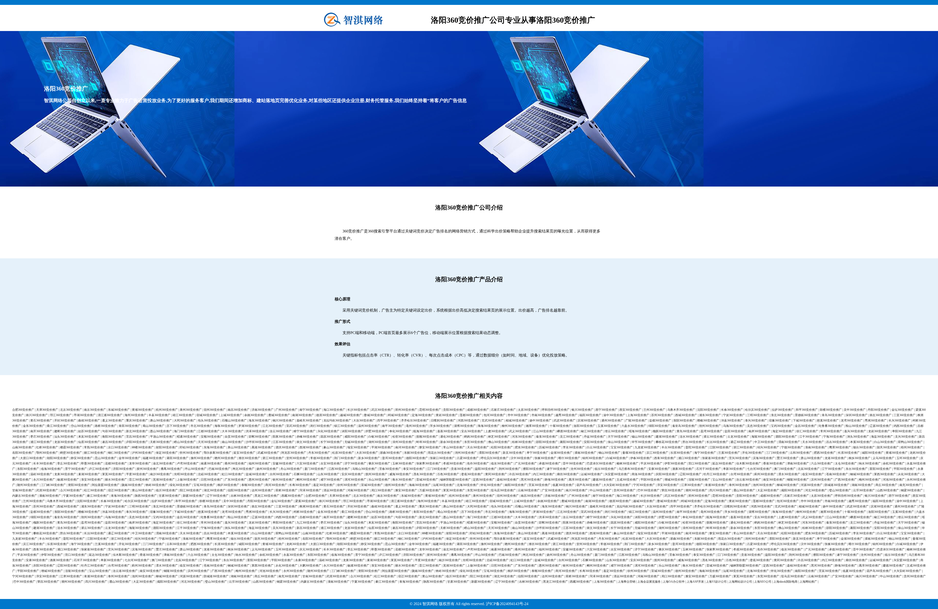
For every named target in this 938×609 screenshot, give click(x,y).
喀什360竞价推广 (569, 458)
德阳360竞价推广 (417, 458)
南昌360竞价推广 (239, 409)
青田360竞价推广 (130, 426)
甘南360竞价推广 (23, 490)
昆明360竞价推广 (430, 409)
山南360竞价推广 (23, 447)
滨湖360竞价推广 (588, 420)
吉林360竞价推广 (242, 495)
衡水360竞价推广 (403, 479)
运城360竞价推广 (592, 474)
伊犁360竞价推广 (675, 463)
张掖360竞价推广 (545, 458)
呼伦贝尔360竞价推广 (495, 458)
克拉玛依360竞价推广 (337, 420)
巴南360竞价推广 (220, 469)
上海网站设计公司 (740, 581)
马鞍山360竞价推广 (364, 469)
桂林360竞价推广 (523, 442)
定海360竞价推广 (423, 415)
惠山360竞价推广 (161, 431)
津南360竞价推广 (798, 463)
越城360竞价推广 (351, 415)
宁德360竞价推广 (792, 447)
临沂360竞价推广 (167, 490)
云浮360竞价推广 (864, 490)
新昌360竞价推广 (308, 528)
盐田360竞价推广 (735, 431)
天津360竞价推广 (47, 409)
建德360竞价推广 (604, 479)
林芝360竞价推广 (499, 436)
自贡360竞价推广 (236, 436)
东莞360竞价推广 (478, 490)
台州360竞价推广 (281, 474)
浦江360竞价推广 (41, 442)
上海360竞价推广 (638, 415)
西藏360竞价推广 (292, 495)
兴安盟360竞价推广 (617, 474)
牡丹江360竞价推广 (716, 474)
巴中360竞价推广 (649, 490)
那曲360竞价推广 (391, 452)
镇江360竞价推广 (345, 426)
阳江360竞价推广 (191, 490)
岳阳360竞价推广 (23, 452)
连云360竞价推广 (281, 431)
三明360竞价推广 (758, 415)
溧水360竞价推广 (789, 474)
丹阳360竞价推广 (879, 409)
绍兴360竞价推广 (768, 447)
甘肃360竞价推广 (170, 495)
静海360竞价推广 (556, 479)
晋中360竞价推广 (574, 463)
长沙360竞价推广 (358, 409)
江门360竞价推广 (438, 469)
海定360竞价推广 (783, 431)
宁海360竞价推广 (834, 436)
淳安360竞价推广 (668, 485)
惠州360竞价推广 (260, 479)
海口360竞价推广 (334, 409)
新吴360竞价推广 (514, 452)
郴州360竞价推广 (308, 479)
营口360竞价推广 (699, 463)
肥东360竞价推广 (526, 447)
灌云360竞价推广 (714, 436)
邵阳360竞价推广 (547, 442)
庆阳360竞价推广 (667, 474)
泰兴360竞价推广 (756, 420)
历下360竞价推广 (178, 426)
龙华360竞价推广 (140, 463)
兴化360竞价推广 (329, 431)
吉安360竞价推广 (331, 463)
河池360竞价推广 (894, 479)
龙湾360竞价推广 (852, 420)
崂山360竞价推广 (185, 442)
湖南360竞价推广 (863, 485)
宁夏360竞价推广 (74, 495)
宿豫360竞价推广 (780, 420)
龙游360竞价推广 (65, 442)
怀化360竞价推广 (492, 485)
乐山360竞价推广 (379, 479)
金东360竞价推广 (34, 426)
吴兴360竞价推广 (906, 436)
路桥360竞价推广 (106, 426)
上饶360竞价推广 (188, 479)
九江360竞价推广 (308, 522)
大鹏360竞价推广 (310, 565)
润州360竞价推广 (466, 452)
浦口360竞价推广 (689, 458)
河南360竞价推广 (358, 490)
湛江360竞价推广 (273, 458)
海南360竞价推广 (420, 485)
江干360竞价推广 (810, 436)
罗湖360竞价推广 (249, 426)
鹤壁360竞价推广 (71, 452)
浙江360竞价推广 (744, 447)
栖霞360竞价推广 (71, 447)
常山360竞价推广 (454, 447)
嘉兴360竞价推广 (855, 431)
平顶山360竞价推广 (162, 436)
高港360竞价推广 (263, 447)
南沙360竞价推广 (161, 474)
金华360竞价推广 (130, 458)
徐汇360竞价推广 (807, 431)
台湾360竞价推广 (741, 474)
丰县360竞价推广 (160, 415)
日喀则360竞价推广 (443, 420)
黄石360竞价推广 (41, 420)
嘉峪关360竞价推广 (309, 420)
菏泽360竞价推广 (310, 490)
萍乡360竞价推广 (441, 426)
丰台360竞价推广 (672, 447)
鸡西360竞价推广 (905, 426)
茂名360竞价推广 (424, 474)
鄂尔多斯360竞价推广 (218, 452)
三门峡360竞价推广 (53, 485)
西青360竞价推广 (665, 458)
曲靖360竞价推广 (89, 420)
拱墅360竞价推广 (376, 431)
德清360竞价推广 (327, 415)
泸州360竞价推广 (143, 452)
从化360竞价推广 (909, 474)
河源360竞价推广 (812, 485)
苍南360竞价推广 (837, 474)
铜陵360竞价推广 (798, 479)
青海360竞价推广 (122, 495)
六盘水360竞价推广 (633, 426)
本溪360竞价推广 (861, 442)
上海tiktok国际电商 (785, 581)
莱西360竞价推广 (885, 474)
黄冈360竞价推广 (496, 474)
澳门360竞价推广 (785, 469)
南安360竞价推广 (774, 479)
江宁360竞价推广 (833, 469)
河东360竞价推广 (523, 436)
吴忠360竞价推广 (758, 426)
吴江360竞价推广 (571, 436)
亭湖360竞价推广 (85, 415)
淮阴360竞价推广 (684, 420)
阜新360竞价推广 (734, 469)
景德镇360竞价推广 (807, 415)
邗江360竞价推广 (61, 415)
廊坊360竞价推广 (568, 474)
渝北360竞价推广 (164, 463)
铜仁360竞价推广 (119, 452)
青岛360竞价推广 (833, 415)
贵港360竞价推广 (462, 469)
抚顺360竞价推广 (427, 436)
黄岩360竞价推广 (447, 415)
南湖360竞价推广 (303, 415)
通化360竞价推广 (451, 436)
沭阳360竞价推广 (352, 431)
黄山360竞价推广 (143, 490)
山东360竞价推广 (329, 474)
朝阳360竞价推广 (58, 458)
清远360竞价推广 (334, 490)
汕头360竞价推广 (65, 436)
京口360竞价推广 (119, 447)
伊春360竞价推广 (641, 458)
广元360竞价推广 (526, 463)
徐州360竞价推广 (348, 485)
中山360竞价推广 (601, 490)
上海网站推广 (808, 581)
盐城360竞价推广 (257, 474)
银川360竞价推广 (583, 409)
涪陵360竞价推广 (699, 479)
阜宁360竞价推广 (538, 452)
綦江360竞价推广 (98, 495)
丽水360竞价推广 (116, 479)
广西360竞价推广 (846, 479)
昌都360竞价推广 (310, 517)
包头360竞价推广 (209, 420)
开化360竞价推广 (753, 452)
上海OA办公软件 (674, 581)
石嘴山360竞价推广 (234, 420)
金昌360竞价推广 (806, 426)
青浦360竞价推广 (716, 485)
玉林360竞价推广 (403, 463)
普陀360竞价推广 (696, 447)
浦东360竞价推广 (710, 415)
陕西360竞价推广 (146, 495)
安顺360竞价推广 (212, 436)
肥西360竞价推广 (825, 452)
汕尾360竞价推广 (444, 485)
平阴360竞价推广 (651, 479)
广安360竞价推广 (553, 490)
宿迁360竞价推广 (119, 490)
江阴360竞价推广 (720, 447)
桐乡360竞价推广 (860, 458)
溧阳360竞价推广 (490, 452)
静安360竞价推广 (82, 458)
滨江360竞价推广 (657, 452)
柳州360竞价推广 (513, 426)
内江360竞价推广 (544, 474)
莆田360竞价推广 (178, 458)
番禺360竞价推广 (172, 469)
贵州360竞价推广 (625, 490)
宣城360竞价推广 (372, 485)
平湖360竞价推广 (382, 447)
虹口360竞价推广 (233, 474)
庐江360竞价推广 (100, 469)
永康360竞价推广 (306, 560)
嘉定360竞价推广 (324, 485)
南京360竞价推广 (95, 409)
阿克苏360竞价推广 (293, 452)
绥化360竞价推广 (181, 485)
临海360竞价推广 (52, 469)
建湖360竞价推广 (667, 436)
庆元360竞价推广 (310, 549)
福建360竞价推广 (154, 458)
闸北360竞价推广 (244, 469)
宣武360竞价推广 (297, 426)
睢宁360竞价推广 (305, 431)
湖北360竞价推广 (215, 490)
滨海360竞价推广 (764, 458)
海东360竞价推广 (260, 420)
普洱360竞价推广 (393, 458)
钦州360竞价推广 (284, 479)
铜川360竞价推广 (284, 420)
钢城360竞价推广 (861, 474)
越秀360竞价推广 (566, 415)
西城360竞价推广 (686, 415)
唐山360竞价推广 (161, 420)
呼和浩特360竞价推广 (556, 409)
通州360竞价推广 (612, 420)
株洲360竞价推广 (310, 506)
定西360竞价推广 (484, 479)
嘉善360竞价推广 (448, 431)
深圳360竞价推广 (857, 415)
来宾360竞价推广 (89, 436)
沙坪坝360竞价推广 (258, 442)
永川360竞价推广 (44, 479)
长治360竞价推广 (717, 442)
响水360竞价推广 (870, 463)
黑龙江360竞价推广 (267, 495)
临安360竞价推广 (813, 474)
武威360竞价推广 (268, 452)
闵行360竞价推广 (321, 426)
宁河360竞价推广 (644, 485)
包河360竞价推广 (495, 415)
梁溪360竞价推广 (306, 501)
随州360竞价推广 (28, 485)
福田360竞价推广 (590, 415)
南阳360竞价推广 (516, 485)
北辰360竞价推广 (809, 469)
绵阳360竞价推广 (659, 426)
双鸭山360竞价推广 (910, 442)
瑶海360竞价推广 (640, 431)
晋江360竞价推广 (140, 479)
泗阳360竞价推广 (786, 436)
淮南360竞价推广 (816, 447)
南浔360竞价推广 (406, 447)
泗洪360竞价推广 (287, 447)
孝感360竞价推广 (454, 463)
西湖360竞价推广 (310, 447)
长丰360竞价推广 (44, 463)
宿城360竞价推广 (207, 415)
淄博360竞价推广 (465, 426)
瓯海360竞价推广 (424, 431)
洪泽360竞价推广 (257, 431)
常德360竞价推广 (321, 458)
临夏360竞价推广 (564, 485)
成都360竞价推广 (478, 409)
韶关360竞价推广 (888, 447)
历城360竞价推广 (550, 447)
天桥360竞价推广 (161, 442)
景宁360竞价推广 (76, 469)
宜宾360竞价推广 (540, 485)
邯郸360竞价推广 (260, 436)
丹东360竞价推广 (319, 452)
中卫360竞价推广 (765, 442)
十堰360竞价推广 (561, 426)
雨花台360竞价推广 (440, 452)
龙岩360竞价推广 (879, 431)
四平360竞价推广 (388, 420)
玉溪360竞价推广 (608, 426)
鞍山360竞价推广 (857, 426)
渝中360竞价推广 (614, 415)
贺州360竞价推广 (297, 458)
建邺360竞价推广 (65, 431)
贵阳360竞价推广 (454, 409)
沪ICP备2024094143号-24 (507, 604)
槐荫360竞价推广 (664, 431)
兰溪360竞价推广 (729, 452)
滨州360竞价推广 (822, 479)
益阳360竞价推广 (486, 469)
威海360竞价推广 (400, 474)
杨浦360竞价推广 (68, 479)
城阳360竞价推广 (873, 452)
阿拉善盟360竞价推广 (106, 485)
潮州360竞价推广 (696, 490)
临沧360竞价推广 (502, 463)
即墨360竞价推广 (92, 463)
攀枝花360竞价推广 (668, 442)
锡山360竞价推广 (643, 436)
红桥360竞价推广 (47, 447)
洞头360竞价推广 (858, 436)
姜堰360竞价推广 (633, 452)
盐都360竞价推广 (660, 420)
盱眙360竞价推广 (191, 447)
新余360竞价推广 (451, 442)
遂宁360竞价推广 (558, 469)
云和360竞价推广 (801, 452)
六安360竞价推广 (308, 463)
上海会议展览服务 (649, 581)
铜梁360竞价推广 (912, 490)
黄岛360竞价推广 (688, 431)
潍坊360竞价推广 (249, 458)
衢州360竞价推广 (236, 463)
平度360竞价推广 (137, 474)
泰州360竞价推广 (740, 485)
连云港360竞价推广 (748, 479)
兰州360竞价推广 (654, 409)
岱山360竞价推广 (82, 426)
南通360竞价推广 (212, 463)
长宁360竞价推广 (331, 442)
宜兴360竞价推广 (740, 458)
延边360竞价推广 (723, 463)
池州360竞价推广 (764, 485)
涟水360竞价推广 (691, 436)
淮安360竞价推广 (92, 479)
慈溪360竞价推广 (828, 420)
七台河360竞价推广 (759, 469)
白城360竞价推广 (617, 458)
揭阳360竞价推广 (792, 490)
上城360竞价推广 (231, 415)
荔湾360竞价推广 (712, 431)
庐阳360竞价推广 (137, 442)
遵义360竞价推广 (113, 420)
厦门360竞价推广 (315, 469)
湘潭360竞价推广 (537, 426)
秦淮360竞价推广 (547, 436)
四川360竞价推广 (720, 490)
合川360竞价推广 (71, 490)
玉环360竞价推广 (907, 458)
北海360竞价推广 (468, 485)
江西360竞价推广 (339, 469)
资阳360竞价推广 (79, 485)
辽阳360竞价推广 (691, 474)
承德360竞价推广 (550, 463)
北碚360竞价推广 (209, 474)
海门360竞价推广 (185, 431)
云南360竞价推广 (529, 490)
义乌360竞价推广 (884, 458)
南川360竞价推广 (577, 490)
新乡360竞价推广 (369, 458)
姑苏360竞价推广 (89, 431)
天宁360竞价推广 (619, 436)
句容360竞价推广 (113, 431)
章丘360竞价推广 (68, 463)
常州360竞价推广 (831, 431)
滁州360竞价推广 (202, 458)
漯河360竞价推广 (355, 479)
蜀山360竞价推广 (154, 426)
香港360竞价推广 (774, 463)
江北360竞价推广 (273, 426)
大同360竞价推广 (185, 420)
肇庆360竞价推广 (379, 463)
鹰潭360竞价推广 (840, 447)
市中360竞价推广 (519, 415)
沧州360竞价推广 (582, 469)
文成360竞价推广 (628, 479)
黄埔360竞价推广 (143, 409)
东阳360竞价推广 (28, 469)
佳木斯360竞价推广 (748, 463)
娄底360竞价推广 (472, 474)
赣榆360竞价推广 (708, 420)
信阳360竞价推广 (239, 490)
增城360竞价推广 (675, 479)
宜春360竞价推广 (390, 469)
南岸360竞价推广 (759, 431)
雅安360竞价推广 (406, 490)
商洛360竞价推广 (643, 474)
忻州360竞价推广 (191, 452)
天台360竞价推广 (478, 447)
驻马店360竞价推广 (503, 490)
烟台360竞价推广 (864, 447)
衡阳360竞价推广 (113, 436)
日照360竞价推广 (212, 479)
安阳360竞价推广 (595, 442)
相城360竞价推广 (517, 420)
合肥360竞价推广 (23, 409)
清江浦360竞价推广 (110, 415)
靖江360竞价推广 (183, 415)
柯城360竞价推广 (399, 415)
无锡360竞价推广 (355, 442)
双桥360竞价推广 (287, 490)
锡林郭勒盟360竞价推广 (455, 479)
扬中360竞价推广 (541, 420)
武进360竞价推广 (565, 420)
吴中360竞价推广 (855, 409)
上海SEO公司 (762, 581)
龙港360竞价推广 (836, 458)
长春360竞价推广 (732, 409)
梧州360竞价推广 (912, 447)
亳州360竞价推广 (417, 426)
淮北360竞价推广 (782, 415)
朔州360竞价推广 (710, 426)
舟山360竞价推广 (291, 469)
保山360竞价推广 (619, 442)
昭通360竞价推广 (188, 436)
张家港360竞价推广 (714, 458)
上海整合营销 (626, 581)
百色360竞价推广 (448, 474)
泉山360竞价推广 (239, 447)
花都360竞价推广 (116, 463)
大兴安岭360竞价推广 (617, 485)
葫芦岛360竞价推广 (588, 485)
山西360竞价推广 (888, 490)
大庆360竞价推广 (367, 452)
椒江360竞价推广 (592, 431)
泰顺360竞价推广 (252, 485)
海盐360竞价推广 (882, 436)
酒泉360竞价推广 (683, 469)
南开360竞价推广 (41, 431)
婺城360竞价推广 (375, 415)
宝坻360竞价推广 (204, 485)
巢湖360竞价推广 (89, 474)
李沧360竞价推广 (574, 447)
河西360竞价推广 (469, 420)
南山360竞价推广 (233, 442)
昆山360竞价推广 (106, 458)
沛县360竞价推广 (732, 420)
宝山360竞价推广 (723, 479)
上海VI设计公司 (716, 581)
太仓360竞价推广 (846, 463)
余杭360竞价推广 (894, 463)
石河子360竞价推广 (708, 469)
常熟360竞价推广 (95, 447)
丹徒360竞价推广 (595, 436)
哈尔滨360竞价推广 (757, 409)
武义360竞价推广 (520, 431)
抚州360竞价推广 (376, 474)
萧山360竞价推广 (812, 458)
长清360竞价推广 (849, 452)
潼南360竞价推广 (50, 495)
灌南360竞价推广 (586, 452)
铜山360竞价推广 (609, 452)
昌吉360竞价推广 (837, 442)
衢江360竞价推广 (58, 426)
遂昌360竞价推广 (113, 442)
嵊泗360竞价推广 (568, 431)
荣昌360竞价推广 (672, 490)
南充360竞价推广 (910, 485)
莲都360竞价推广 (471, 415)
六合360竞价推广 (822, 463)
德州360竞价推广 (396, 485)
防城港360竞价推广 (837, 485)
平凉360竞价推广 (651, 463)
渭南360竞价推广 (789, 442)
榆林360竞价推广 (628, 463)
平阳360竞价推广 (905, 469)
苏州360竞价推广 (662, 415)
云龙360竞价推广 (738, 436)
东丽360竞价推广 (415, 452)
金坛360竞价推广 (903, 409)
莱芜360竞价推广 (113, 474)
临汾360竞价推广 (606, 469)
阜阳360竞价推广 (903, 431)
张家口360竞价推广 (442, 458)
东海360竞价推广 (215, 447)
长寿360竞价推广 (300, 485)
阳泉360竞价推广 (284, 436)
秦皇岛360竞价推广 (684, 426)
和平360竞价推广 (807, 409)
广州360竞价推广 (287, 409)
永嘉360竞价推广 (294, 554)
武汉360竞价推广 (382, 409)
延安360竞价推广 (245, 452)
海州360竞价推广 (136, 415)
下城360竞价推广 (804, 420)
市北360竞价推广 (202, 426)
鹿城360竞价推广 (279, 415)
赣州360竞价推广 (225, 458)
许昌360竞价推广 (520, 474)
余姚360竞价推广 (255, 415)
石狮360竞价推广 (305, 474)
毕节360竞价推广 (643, 442)
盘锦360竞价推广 (508, 479)
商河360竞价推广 (276, 485)
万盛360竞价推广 (430, 490)
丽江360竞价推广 (95, 452)
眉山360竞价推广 (744, 490)
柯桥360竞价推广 (305, 512)
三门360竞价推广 (777, 452)
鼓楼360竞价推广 (831, 409)
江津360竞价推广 (692, 485)
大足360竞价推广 (768, 490)
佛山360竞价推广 (499, 442)
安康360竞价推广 (659, 469)
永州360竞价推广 (294, 571)
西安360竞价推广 (630, 409)
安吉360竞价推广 (472, 431)
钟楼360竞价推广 (143, 447)
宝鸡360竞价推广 (782, 426)
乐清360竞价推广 (681, 452)
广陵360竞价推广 (636, 420)
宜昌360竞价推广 (137, 436)
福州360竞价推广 (260, 463)
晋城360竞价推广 (427, 479)
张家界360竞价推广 (428, 463)
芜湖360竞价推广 (164, 479)
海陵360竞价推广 (762, 436)
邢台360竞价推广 (693, 442)
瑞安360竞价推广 (358, 447)
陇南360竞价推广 (133, 485)
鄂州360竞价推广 (47, 452)
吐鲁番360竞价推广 (831, 426)
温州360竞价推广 (369, 426)
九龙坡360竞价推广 (647, 447)
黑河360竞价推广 (532, 479)
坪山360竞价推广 (196, 469)
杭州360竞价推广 (167, 409)
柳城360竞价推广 (788, 485)
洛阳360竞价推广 (585, 426)
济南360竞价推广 (263, 409)
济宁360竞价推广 (355, 463)
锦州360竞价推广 (593, 458)
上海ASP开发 (695, 581)
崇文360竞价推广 (308, 442)
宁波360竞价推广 (734, 415)
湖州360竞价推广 (379, 442)
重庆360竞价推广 (137, 420)
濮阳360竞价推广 (534, 469)
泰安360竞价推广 (414, 469)
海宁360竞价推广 (705, 452)
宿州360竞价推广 (215, 409)
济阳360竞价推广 (124, 469)
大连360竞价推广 (364, 420)
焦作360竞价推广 (478, 463)
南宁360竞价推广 (310, 409)
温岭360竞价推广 (41, 474)
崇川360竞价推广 (37, 415)
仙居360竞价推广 (89, 442)
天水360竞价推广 (813, 442)
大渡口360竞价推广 (32, 458)
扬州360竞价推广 (267, 469)
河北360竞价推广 (816, 490)
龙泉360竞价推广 (65, 474)
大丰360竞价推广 (233, 431)
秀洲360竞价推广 (876, 420)
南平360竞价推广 (393, 426)
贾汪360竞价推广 (788, 458)
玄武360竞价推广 (493, 420)
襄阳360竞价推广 (571, 442)
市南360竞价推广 (543, 415)
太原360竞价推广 (529, 409)
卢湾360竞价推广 (188, 463)
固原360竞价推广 (331, 436)
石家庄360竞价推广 (503, 409)
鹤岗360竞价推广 (475, 436)
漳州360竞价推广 (403, 442)
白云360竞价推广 (598, 447)
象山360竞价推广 (334, 447)
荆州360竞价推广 (510, 469)
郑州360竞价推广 (406, 409)
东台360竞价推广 (857, 469)
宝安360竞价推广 (622, 447)
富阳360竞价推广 (881, 469)
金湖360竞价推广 (562, 452)
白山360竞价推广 (885, 442)
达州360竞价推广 (263, 490)
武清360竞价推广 (47, 490)
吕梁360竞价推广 (468, 458)
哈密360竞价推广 (403, 436)
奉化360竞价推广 (400, 431)
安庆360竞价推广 (352, 474)
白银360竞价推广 (379, 436)
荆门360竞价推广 (345, 458)
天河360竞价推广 (209, 442)
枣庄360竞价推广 (41, 436)
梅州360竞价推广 (870, 479)
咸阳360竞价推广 (355, 436)
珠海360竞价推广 (489, 426)
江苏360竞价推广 (284, 442)
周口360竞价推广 (382, 490)
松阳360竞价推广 (502, 447)
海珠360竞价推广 (225, 426)
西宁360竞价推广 (607, 409)
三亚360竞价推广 (905, 415)
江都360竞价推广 (209, 431)
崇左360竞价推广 (881, 415)
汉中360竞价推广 (522, 458)
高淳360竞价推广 (580, 479)
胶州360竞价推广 (148, 469)
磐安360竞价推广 (430, 447)
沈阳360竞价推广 (708, 409)
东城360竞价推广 (119, 409)
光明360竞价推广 (185, 474)
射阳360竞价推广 (167, 447)
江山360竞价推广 (544, 431)
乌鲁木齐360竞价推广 (681, 409)
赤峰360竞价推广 (308, 436)
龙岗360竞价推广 (297, 544)
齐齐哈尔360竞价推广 (415, 420)
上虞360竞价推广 (496, 431)
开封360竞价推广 (65, 420)
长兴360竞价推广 (900, 420)
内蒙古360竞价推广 (24, 495)
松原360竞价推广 (343, 452)
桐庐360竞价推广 (228, 485)
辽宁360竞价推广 (218, 495)
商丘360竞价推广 (886, 485)
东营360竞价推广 (475, 442)
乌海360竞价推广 (734, 426)
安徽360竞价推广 (284, 463)
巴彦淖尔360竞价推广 (601, 463)
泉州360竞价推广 (191, 409)
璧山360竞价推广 (840, 490)
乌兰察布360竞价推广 (632, 469)
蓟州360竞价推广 (765, 474)
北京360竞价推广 (71, 409)
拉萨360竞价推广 (783, 409)
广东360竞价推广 (236, 479)
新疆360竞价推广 (194, 495)
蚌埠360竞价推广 (427, 442)
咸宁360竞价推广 (331, 479)
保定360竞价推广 (167, 452)
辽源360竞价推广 (881, 426)
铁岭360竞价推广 (157, 485)
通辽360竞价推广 (741, 442)
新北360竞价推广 (137, 431)
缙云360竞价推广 (616, 431)
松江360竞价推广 (95, 490)
